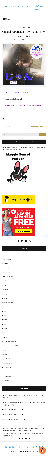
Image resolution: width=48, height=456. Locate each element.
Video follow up (7, 376)
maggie (4, 395)
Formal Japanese (7, 276)
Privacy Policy (7, 436)
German (4, 285)
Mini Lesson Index (25, 431)
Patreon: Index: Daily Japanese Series (16, 433)
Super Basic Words (8, 359)
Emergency (5, 268)
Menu (7, 19)
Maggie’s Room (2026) (36, 428)
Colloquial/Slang (24, 27)
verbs (3, 372)
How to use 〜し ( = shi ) (16, 410)
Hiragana (4, 298)
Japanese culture (7, 302)
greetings (5, 294)
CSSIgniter (34, 451)
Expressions (5, 272)
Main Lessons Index (9, 431)
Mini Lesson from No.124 (10, 346)
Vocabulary (5, 380)
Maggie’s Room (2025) (19, 428)
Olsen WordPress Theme (19, 451)
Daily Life (5, 263)
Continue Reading (37, 126)
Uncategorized (6, 367)
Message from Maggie (9, 341)
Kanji (3, 333)
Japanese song (6, 307)
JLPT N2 (4, 315)
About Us (6, 428)
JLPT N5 (4, 328)
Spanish (4, 354)
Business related (7, 255)
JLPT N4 (4, 324)
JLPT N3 (4, 320)
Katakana (5, 337)
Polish (4, 350)
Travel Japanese (7, 363)
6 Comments (29, 40)
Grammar (5, 289)
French (4, 281)
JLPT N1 (4, 311)
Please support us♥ (37, 433)
